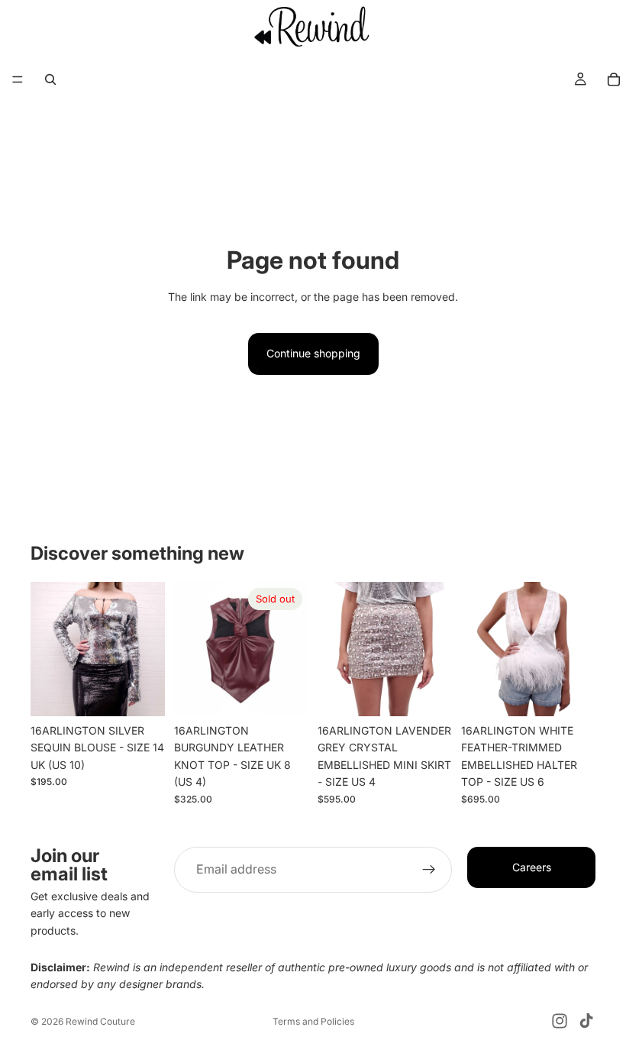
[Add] (141, 692)
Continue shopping (313, 353)
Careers (531, 867)
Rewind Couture (100, 1021)
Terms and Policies (313, 1021)
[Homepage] (313, 26)
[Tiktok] (586, 1021)
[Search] (50, 79)
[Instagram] (559, 1021)
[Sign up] (429, 870)
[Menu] (17, 80)
